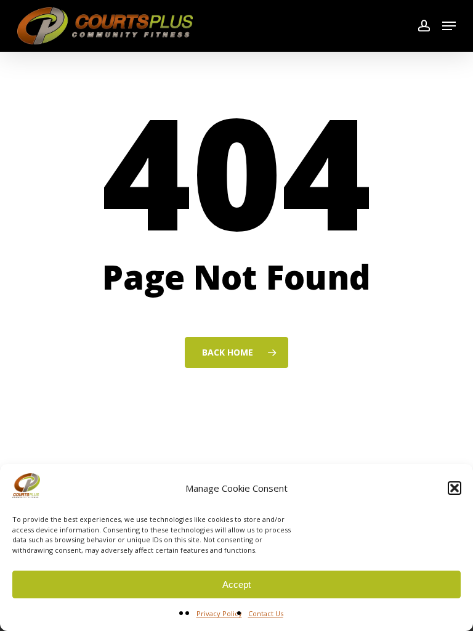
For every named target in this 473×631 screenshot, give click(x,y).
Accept (236, 584)
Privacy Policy (219, 613)
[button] (454, 488)
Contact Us (265, 613)
